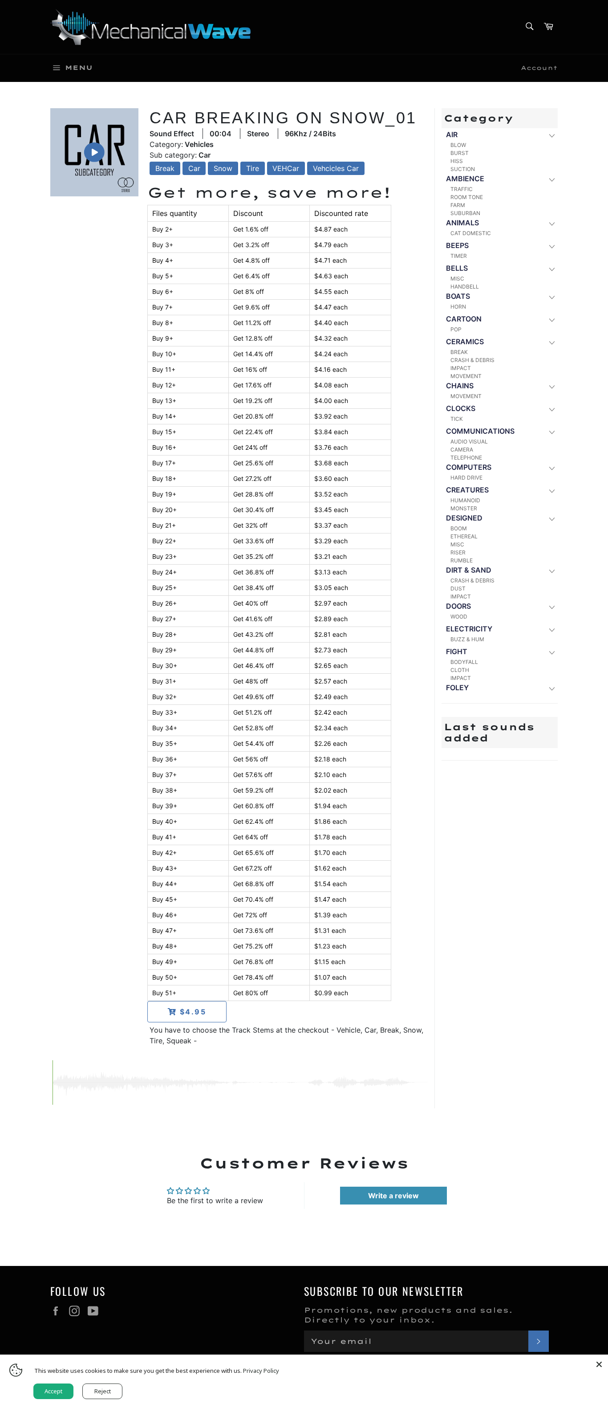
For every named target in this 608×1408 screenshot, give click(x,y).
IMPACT (460, 368)
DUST (458, 588)
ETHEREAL (464, 536)
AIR (452, 134)
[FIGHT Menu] (551, 652)
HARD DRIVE (466, 477)
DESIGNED (464, 517)
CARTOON (464, 318)
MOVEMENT (466, 376)
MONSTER (463, 508)
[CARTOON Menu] (551, 319)
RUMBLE (461, 560)
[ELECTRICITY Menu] (551, 629)
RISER (458, 552)
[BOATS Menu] (551, 297)
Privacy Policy (261, 1371)
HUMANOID (465, 500)
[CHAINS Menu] (551, 386)
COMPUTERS (468, 467)
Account (539, 67)
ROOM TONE (466, 197)
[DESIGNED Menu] (551, 519)
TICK (456, 418)
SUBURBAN (465, 213)
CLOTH (459, 670)
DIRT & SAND (468, 570)
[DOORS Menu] (551, 607)
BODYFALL (464, 662)
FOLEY (457, 687)
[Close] (599, 1363)
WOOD (458, 616)
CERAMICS (465, 341)
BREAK (459, 352)
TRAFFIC (461, 189)
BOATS (458, 296)
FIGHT (456, 651)
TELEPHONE (466, 457)
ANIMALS (462, 222)
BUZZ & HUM (467, 639)
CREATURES (467, 489)
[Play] (94, 152)
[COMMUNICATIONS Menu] (551, 432)
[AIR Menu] (551, 135)
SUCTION (462, 169)
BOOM (458, 528)
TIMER (458, 255)
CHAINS (460, 385)
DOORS (458, 606)
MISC (457, 278)
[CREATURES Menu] (551, 490)
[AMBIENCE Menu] (551, 179)
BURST (459, 153)
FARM (457, 205)
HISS (456, 161)
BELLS (457, 268)
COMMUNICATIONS (480, 431)
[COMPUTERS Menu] (551, 468)
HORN (458, 306)
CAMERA (461, 449)
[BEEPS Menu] (551, 246)
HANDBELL (464, 286)
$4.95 (191, 1011)
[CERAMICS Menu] (551, 342)
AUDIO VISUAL (469, 441)
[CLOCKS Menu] (551, 409)
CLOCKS (460, 408)
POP (456, 329)
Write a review (393, 1195)
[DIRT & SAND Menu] (551, 571)
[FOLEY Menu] (551, 688)
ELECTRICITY (469, 628)
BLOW (458, 145)
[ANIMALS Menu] (551, 223)
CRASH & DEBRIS (472, 360)
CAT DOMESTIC (470, 233)
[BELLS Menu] (551, 269)
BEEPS (457, 245)
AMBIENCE (465, 178)
